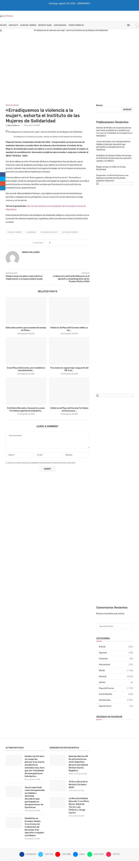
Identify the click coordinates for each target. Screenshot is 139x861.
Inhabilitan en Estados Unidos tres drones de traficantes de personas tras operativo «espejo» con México (114, 158)
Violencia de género (70, 232)
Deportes (116, 653)
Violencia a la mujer (49, 232)
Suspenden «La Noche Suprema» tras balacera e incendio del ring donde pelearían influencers (112, 178)
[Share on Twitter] (57, 243)
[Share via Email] (62, 243)
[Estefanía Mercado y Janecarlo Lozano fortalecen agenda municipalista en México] (26, 390)
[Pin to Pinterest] (59, 243)
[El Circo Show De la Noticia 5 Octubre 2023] (58, 785)
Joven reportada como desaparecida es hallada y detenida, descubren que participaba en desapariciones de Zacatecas (35, 797)
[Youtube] (67, 7)
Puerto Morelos (76, 25)
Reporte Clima (45, 25)
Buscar (99, 105)
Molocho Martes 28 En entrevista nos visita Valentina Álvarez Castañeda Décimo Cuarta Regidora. (78, 763)
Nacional (116, 676)
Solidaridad (31, 232)
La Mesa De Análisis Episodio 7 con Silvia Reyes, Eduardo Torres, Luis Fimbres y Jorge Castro (79, 805)
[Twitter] (64, 7)
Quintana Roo (60, 25)
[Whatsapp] (75, 7)
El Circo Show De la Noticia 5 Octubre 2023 (78, 784)
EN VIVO (3, 25)
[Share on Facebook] (54, 243)
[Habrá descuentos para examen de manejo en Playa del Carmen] (26, 310)
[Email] (71, 7)
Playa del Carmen (28, 25)
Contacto (13, 25)
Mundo (116, 670)
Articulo (116, 647)
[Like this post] (51, 243)
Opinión (116, 682)
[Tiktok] (78, 7)
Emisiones (116, 659)
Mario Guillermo (14, 125)
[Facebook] (60, 7)
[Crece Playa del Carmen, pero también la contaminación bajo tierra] (26, 350)
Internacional (116, 664)
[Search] (132, 25)
